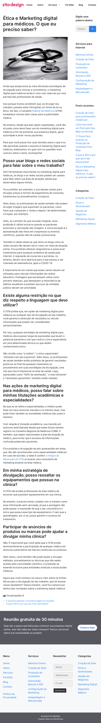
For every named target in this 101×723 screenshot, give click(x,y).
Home (29, 5)
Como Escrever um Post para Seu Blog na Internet (85, 128)
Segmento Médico (86, 223)
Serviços (52, 5)
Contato (92, 5)
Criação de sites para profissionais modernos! (85, 116)
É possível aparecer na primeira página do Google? (30, 601)
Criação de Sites (85, 59)
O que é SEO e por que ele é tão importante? (27, 604)
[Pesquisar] (92, 29)
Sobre (40, 5)
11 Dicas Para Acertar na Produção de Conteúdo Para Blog (84, 143)
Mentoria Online (84, 54)
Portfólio (69, 5)
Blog (81, 5)
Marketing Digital (85, 219)
